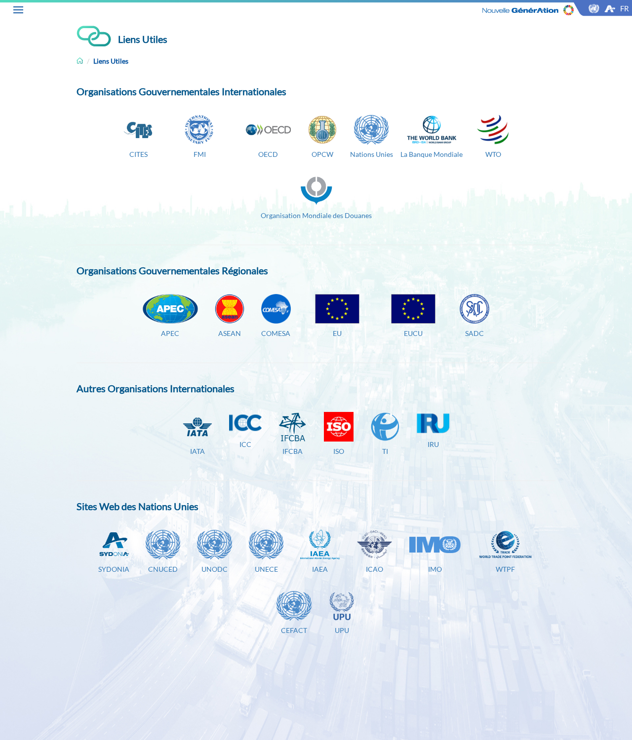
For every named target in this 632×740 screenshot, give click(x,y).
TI (385, 451)
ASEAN (229, 333)
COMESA (275, 333)
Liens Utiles (110, 61)
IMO (435, 569)
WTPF (505, 569)
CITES (138, 154)
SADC (474, 333)
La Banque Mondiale (431, 154)
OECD (268, 154)
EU (337, 333)
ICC (245, 444)
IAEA (320, 569)
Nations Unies (371, 154)
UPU (342, 630)
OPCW (322, 154)
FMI (200, 154)
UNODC (214, 569)
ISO (338, 451)
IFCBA (292, 451)
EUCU (413, 333)
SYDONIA (113, 569)
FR (624, 8)
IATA (197, 451)
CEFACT (294, 630)
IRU (433, 444)
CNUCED (163, 569)
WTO (491, 154)
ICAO (374, 569)
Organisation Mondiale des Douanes (316, 215)
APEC (170, 333)
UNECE (266, 569)
